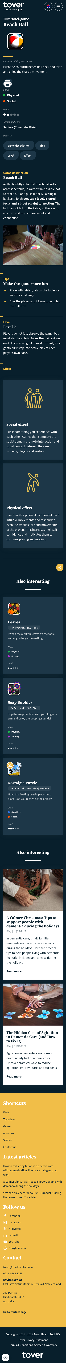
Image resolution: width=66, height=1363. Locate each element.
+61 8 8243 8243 (12, 1273)
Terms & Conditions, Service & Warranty (33, 1345)
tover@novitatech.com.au (18, 1267)
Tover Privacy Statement (33, 1340)
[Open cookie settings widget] (5, 1357)
